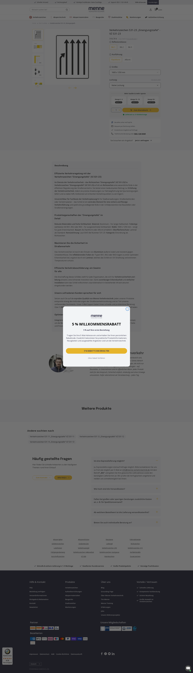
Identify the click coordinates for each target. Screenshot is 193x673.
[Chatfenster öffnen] (188, 668)
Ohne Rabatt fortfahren (96, 358)
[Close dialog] (127, 309)
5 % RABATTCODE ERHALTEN (96, 351)
